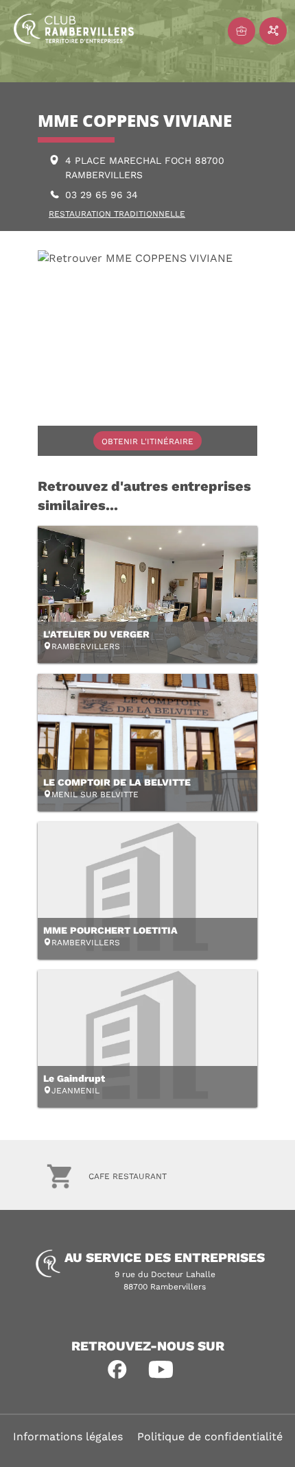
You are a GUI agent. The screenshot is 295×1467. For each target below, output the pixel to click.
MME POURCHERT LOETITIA (110, 930)
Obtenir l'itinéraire (147, 441)
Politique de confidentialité (210, 1436)
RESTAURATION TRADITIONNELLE (117, 214)
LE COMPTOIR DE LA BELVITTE (117, 782)
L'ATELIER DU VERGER (96, 634)
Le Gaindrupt (74, 1078)
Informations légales (68, 1436)
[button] (117, 1369)
